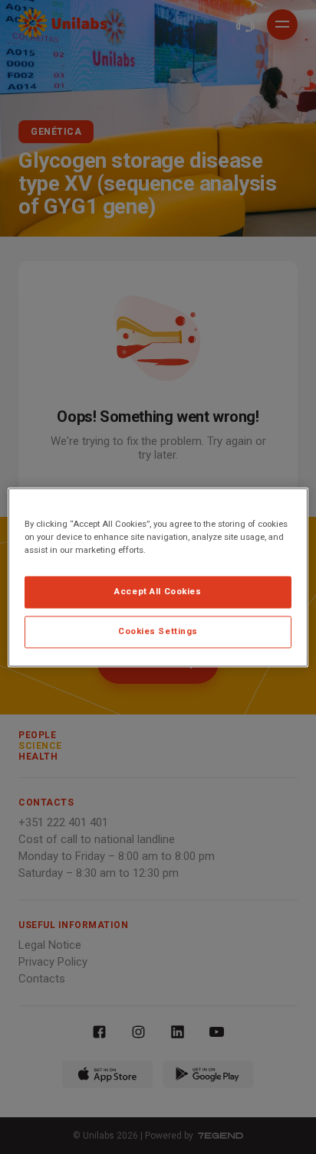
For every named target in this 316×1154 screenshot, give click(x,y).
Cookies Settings (158, 631)
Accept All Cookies (157, 591)
